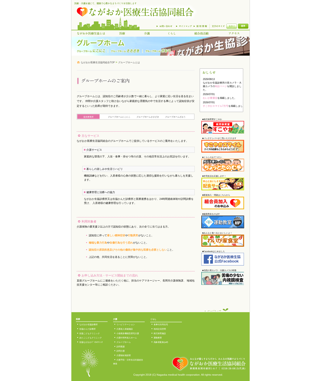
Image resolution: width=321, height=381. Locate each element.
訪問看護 (120, 346)
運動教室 (158, 338)
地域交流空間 (160, 329)
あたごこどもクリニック (90, 338)
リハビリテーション (125, 324)
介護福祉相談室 (123, 355)
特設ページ (221, 86)
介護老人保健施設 (124, 329)
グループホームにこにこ (119, 117)
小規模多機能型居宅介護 (127, 333)
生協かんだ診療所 (87, 329)
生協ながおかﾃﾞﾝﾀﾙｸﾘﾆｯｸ (91, 342)
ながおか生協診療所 (88, 324)
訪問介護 (120, 351)
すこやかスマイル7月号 (215, 106)
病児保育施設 (160, 333)
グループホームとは (129, 62)
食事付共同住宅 (161, 324)
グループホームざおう (175, 117)
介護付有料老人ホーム (126, 338)
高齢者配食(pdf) (161, 342)
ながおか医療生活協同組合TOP (98, 62)
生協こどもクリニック (89, 333)
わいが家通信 (210, 98)
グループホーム (123, 342)
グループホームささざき (148, 117)
